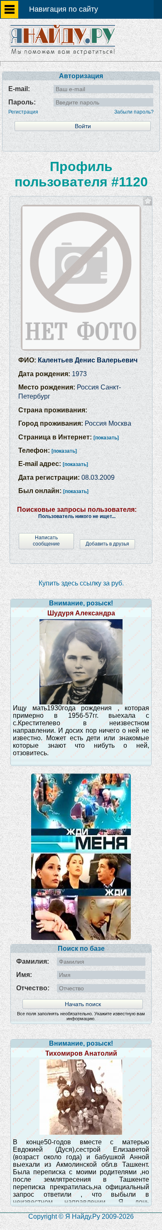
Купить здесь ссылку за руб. (81, 583)
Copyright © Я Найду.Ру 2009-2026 (81, 1216)
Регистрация (23, 112)
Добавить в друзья (107, 544)
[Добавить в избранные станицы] (147, 201)
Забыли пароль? (134, 112)
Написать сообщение (46, 541)
